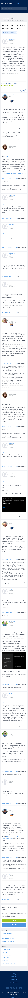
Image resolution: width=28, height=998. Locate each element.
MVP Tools (5, 952)
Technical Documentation (9, 963)
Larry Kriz (11, 693)
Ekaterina (11, 145)
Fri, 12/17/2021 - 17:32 (6, 516)
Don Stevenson (12, 621)
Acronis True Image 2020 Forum (9, 18)
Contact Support (14, 974)
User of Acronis (12, 253)
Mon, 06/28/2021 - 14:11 (7, 218)
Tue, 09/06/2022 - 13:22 (6, 857)
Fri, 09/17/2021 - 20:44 (6, 312)
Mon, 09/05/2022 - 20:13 (7, 771)
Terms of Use (14, 979)
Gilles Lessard (12, 39)
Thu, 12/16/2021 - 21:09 (6, 466)
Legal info (14, 997)
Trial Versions (5, 960)
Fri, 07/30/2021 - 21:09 (6, 276)
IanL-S (10, 318)
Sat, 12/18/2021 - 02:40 (6, 559)
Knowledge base (14, 982)
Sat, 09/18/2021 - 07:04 (6, 363)
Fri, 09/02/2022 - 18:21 (6, 726)
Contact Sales (5, 958)
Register (14, 925)
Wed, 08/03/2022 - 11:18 (7, 612)
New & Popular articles (8, 933)
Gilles (6, 156)
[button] (25, 9)
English (18, 4)
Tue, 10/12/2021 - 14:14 (6, 426)
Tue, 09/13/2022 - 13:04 (6, 899)
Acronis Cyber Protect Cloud (9, 936)
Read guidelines (6, 949)
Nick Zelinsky (12, 443)
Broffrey (10, 589)
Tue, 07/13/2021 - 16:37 (6, 247)
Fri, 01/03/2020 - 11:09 (6, 128)
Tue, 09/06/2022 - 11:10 (6, 803)
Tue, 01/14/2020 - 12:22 (6, 178)
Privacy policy (14, 976)
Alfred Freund (12, 195)
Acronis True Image (9, 17)
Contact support (6, 955)
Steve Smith (11, 95)
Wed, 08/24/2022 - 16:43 (7, 684)
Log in (20, 3)
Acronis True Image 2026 (8, 941)
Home (2, 17)
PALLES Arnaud (12, 224)
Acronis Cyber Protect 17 (8, 938)
